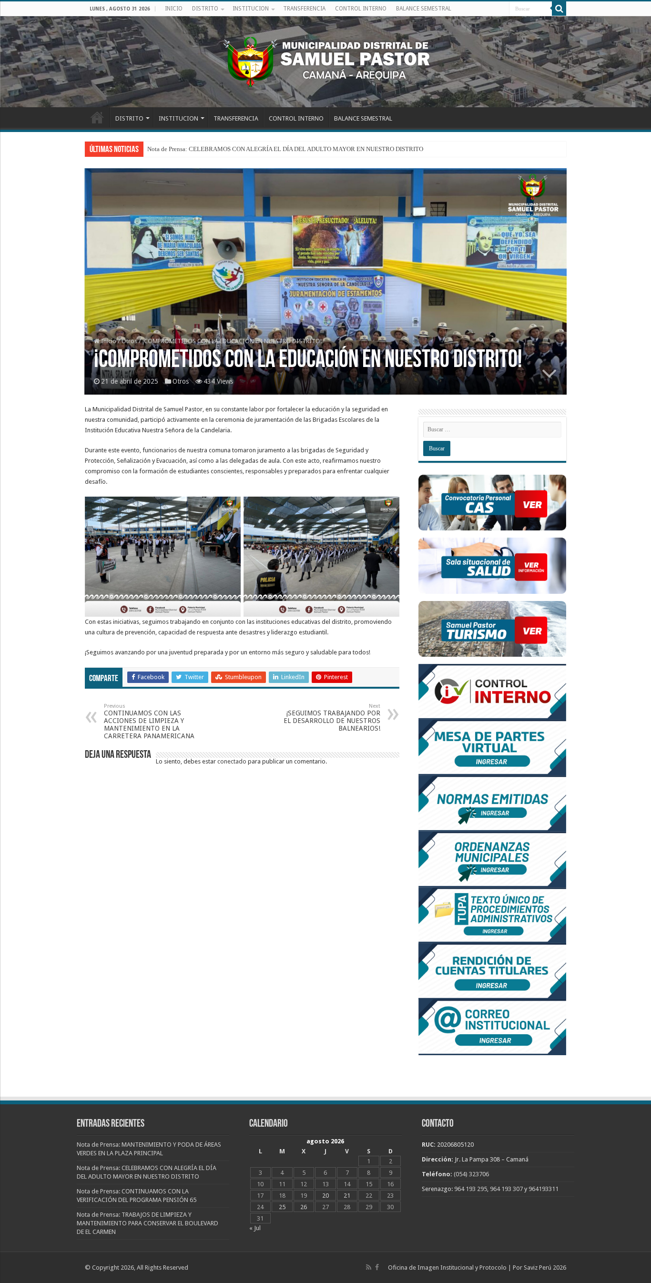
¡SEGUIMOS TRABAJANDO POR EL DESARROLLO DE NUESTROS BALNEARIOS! (332, 717)
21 (347, 1195)
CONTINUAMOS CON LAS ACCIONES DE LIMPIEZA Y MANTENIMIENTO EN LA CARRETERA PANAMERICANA (149, 721)
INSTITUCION (251, 8)
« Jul (255, 1228)
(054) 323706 (471, 1174)
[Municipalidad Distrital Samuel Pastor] (325, 60)
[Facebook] (377, 1267)
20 (325, 1195)
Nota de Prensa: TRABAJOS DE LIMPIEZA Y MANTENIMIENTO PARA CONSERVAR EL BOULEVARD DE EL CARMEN (147, 1223)
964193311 (544, 1188)
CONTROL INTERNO (361, 8)
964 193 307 (506, 1188)
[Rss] (368, 1267)
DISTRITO (205, 8)
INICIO (174, 8)
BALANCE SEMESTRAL (423, 8)
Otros (129, 341)
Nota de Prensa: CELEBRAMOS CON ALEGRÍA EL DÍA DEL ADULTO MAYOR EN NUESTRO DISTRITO (285, 149)
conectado (231, 761)
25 (282, 1207)
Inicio (108, 341)
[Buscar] (559, 8)
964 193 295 (470, 1188)
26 (303, 1207)
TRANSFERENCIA (304, 8)
